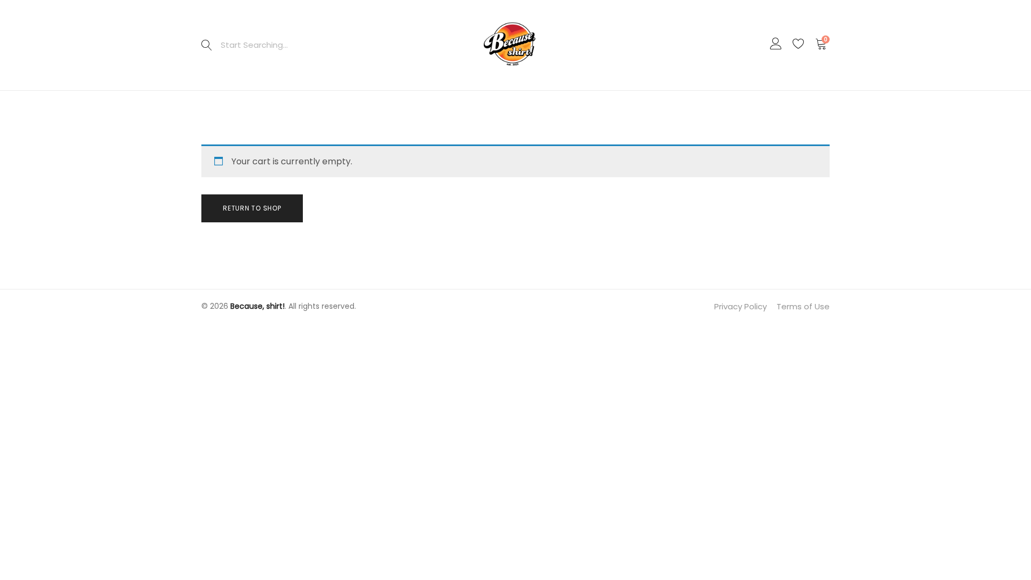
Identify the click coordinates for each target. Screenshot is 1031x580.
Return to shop (252, 208)
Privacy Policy (740, 306)
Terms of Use (803, 306)
